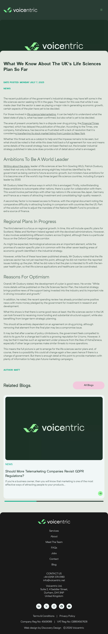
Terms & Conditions (43, 616)
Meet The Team (54, 542)
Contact (54, 559)
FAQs (54, 548)
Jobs (54, 553)
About (54, 537)
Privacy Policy (67, 616)
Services (54, 531)
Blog (54, 565)
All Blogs (89, 385)
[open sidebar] (101, 10)
